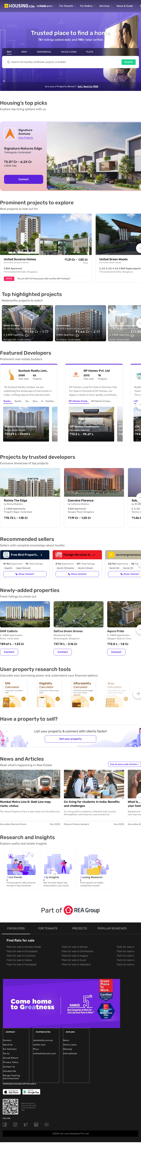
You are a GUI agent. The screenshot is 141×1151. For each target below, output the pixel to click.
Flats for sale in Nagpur (75, 955)
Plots (89, 52)
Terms (6, 1053)
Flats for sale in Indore (19, 960)
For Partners (10, 1049)
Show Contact (26, 574)
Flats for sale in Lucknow (21, 955)
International (70, 1053)
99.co (36, 1049)
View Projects (25, 137)
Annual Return (10, 1058)
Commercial (44, 52)
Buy (9, 52)
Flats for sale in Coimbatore (77, 951)
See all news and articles (124, 764)
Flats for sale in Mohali (74, 946)
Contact (24, 179)
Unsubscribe (9, 1071)
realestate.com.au (43, 1040)
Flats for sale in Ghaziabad (22, 951)
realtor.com (39, 1044)
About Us (8, 1044)
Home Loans (70, 1044)
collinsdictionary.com (44, 1053)
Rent (24, 52)
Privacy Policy (11, 1062)
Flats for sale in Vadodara (76, 964)
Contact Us (9, 1066)
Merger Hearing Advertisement (11, 1077)
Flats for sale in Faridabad (21, 964)
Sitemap (67, 1049)
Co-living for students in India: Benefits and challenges (92, 804)
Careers (7, 1040)
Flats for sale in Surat (74, 960)
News (66, 1040)
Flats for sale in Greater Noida (24, 946)
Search (128, 62)
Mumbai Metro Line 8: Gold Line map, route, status (25, 804)
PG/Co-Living (68, 52)
